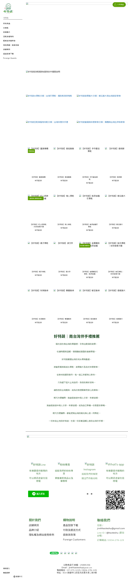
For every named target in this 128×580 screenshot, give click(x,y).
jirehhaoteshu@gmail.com (111, 528)
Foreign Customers (74, 539)
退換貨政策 (69, 534)
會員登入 (6, 568)
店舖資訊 (34, 525)
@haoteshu (112, 532)
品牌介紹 (34, 530)
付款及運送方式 (72, 530)
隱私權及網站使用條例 (41, 534)
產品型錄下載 (70, 525)
